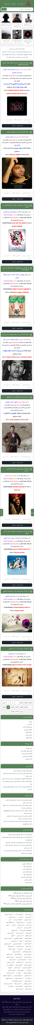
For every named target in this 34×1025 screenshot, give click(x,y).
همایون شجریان (27, 968)
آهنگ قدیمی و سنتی (26, 753)
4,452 (25, 703)
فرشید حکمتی (7, 938)
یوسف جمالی (19, 989)
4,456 (12, 707)
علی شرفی (28, 946)
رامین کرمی (19, 957)
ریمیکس (14, 4)
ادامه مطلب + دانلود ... (17, 126)
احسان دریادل (27, 928)
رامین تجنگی (10, 957)
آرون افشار (28, 933)
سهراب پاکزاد (11, 949)
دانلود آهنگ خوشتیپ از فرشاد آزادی (23, 771)
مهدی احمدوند (27, 973)
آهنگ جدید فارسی (27, 756)
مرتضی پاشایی (18, 978)
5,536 (12, 711)
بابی (10, 920)
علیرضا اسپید (27, 944)
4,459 (25, 707)
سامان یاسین (27, 954)
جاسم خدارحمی (8, 914)
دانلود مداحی (27, 120)
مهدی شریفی (11, 970)
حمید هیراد (12, 959)
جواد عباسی (28, 914)
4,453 (30, 703)
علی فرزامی (14, 941)
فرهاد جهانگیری (18, 938)
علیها (21, 941)
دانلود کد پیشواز (26, 256)
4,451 (21, 703)
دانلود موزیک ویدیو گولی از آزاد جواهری (17, 397)
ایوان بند (28, 922)
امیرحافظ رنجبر (10, 922)
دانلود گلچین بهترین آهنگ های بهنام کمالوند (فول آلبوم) (17, 1007)
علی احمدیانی (19, 946)
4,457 (17, 707)
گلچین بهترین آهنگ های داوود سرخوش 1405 (20, 896)
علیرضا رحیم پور (17, 944)
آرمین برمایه (19, 933)
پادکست (30, 724)
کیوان (12, 936)
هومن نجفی (19, 965)
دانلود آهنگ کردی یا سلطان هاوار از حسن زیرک (15, 334)
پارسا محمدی (12, 917)
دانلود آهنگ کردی (23, 137)
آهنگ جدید (20, 4)
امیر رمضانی (21, 925)
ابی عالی (19, 928)
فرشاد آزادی (28, 941)
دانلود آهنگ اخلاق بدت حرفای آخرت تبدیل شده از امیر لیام (17, 779)
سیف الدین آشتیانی (11, 476)
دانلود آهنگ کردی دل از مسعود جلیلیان (17, 132)
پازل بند (20, 917)
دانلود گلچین (28, 732)
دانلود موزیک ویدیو (23, 402)
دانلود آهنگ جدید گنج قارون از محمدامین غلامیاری (19, 842)
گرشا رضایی (28, 989)
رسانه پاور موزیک (13, 75)
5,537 (17, 711)
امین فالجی (28, 936)
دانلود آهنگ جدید (27, 727)
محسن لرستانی (8, 984)
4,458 (21, 707)
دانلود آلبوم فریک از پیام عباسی (17, 1014)
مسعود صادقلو (7, 975)
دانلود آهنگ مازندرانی (26, 877)
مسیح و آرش (10, 973)
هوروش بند (10, 965)
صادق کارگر (11, 946)
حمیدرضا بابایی (21, 959)
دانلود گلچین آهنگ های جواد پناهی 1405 (21, 898)
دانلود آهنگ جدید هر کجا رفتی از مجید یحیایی (20, 834)
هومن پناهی (27, 965)
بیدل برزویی (27, 920)
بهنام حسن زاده (18, 920)
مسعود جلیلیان (18, 975)
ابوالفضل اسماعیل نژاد (25, 930)
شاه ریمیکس (28, 759)
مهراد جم (28, 970)
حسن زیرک (28, 962)
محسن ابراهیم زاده (17, 981)
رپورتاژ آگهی (29, 738)
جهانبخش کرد (18, 914)
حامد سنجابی (10, 962)
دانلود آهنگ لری (28, 874)
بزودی (30, 722)
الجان (7, 925)
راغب (29, 959)
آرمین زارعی (10, 933)
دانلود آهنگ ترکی (27, 866)
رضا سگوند (9, 954)
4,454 (3, 707)
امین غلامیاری (19, 922)
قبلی (4, 703)
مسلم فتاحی (28, 975)
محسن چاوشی (27, 984)
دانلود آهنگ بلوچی (27, 864)
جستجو (4, 9)
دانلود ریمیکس (28, 730)
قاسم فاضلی (28, 938)
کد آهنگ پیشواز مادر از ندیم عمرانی (19, 649)
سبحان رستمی (16, 952)
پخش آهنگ (7, 4)
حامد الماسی (19, 962)
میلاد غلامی (17, 968)
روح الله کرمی (18, 954)
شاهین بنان (28, 949)
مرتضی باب (28, 978)
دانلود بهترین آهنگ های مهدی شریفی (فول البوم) (17, 1012)
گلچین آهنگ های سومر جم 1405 (23, 901)
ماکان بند (10, 986)
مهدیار (9, 968)
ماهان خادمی (18, 986)
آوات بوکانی (14, 930)
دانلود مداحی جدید (25, 69)
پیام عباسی (28, 917)
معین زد (18, 973)
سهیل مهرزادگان (27, 952)
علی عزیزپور (7, 944)
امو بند (13, 925)
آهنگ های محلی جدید (26, 751)
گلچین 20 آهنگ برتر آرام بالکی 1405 (22, 893)
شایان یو (20, 949)
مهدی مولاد (21, 970)
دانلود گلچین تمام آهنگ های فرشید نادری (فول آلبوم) (17, 1009)
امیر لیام (29, 925)
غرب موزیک (29, 748)
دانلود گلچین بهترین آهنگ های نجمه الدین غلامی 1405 (17, 904)
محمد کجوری (9, 978)
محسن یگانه (17, 984)
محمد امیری (28, 981)
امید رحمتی (19, 936)
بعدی (21, 711)
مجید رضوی (28, 986)
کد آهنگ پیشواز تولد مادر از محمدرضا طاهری (16, 591)
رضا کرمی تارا (27, 957)
